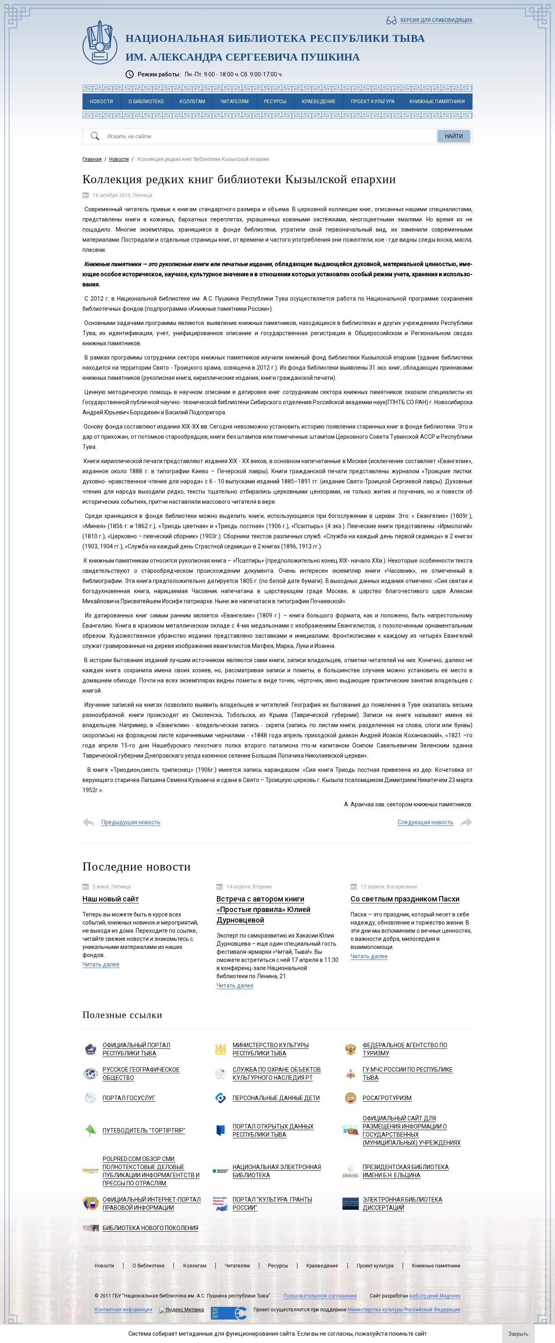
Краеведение (319, 101)
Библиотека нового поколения (150, 1228)
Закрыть (518, 1334)
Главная (92, 159)
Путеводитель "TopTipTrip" (144, 1130)
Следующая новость (425, 822)
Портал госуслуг (129, 1098)
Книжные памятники (437, 101)
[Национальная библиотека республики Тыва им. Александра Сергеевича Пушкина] (99, 42)
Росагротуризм (387, 1098)
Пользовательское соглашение (320, 1296)
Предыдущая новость (131, 822)
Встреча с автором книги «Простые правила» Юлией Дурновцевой (263, 909)
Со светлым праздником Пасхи (405, 899)
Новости (101, 101)
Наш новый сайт (110, 899)
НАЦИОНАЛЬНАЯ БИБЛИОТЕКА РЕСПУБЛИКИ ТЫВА (275, 38)
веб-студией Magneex (435, 1296)
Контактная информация (123, 1310)
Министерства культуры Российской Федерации (404, 1310)
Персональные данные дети (276, 1098)
